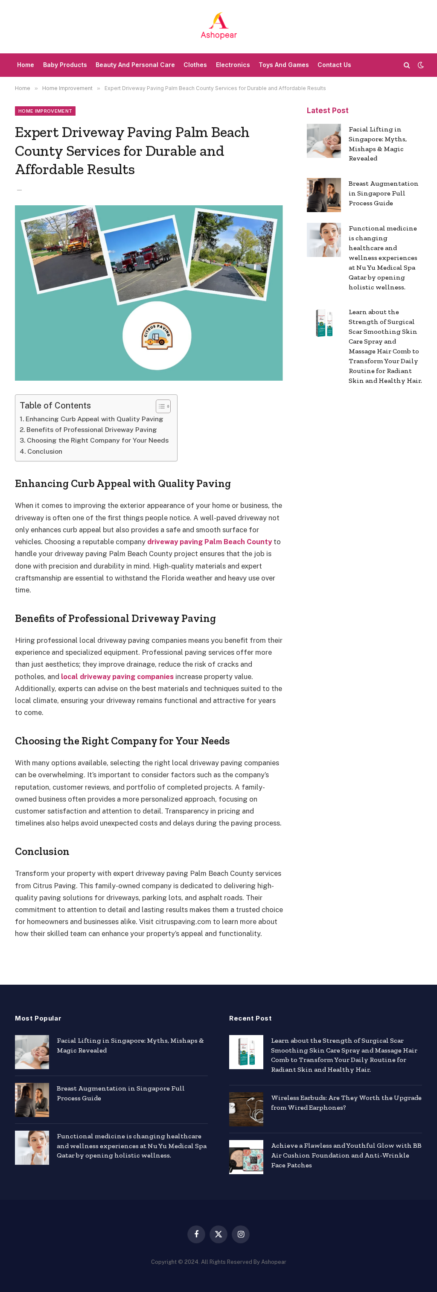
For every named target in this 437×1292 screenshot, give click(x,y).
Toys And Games (284, 64)
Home (25, 64)
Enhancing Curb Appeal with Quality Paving (94, 419)
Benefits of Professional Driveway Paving (91, 430)
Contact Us (334, 64)
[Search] (407, 65)
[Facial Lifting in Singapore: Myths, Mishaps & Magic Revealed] (324, 141)
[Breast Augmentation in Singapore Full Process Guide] (324, 195)
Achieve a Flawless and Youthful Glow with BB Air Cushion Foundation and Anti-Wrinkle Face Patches (346, 1155)
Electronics (233, 64)
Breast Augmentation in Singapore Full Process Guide (384, 193)
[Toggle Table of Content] (159, 406)
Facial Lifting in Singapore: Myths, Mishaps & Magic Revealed (378, 144)
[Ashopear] (218, 26)
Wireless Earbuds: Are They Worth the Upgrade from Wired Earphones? (346, 1102)
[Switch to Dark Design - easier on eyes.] (420, 64)
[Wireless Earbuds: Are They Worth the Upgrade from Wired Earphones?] (246, 1109)
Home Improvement (45, 111)
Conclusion (44, 451)
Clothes (195, 64)
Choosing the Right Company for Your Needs (98, 440)
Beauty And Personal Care (135, 64)
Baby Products (65, 64)
